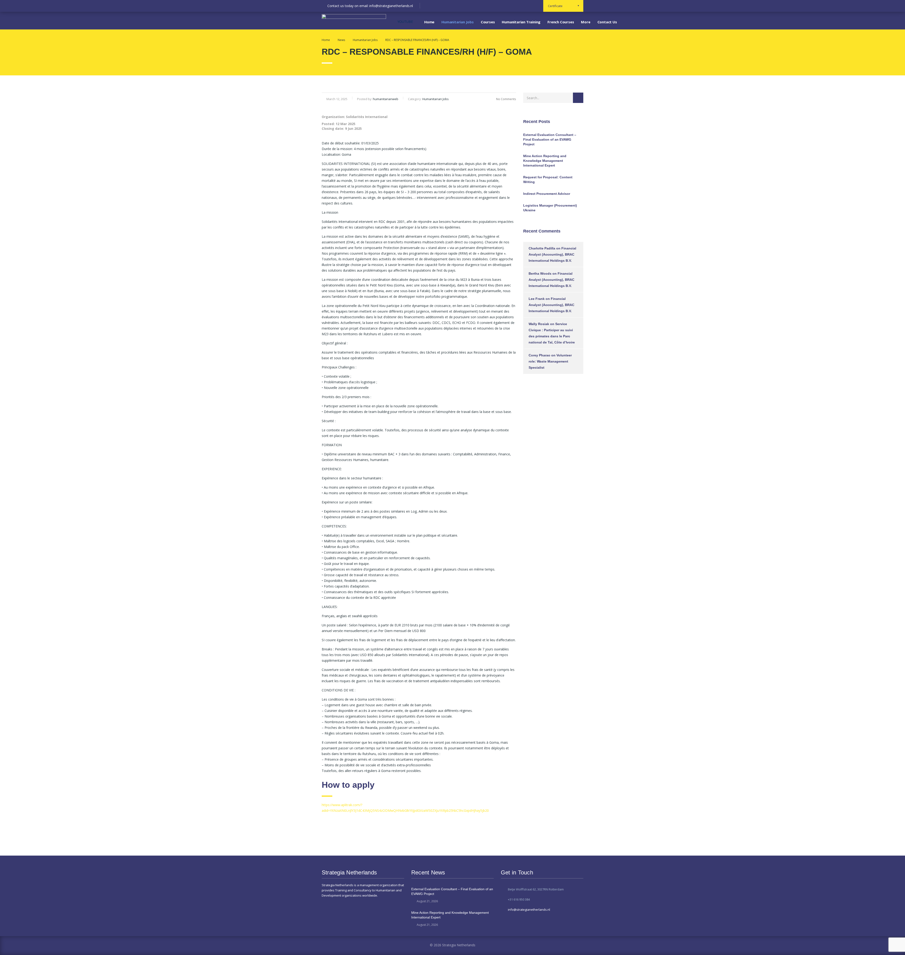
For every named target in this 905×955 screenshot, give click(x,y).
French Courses (560, 22)
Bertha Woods (540, 273)
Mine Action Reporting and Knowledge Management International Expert (544, 160)
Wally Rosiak (539, 324)
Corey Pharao (539, 355)
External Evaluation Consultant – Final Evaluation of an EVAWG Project (549, 139)
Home (429, 22)
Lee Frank (537, 299)
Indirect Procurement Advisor (546, 194)
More (585, 22)
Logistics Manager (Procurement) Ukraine (550, 208)
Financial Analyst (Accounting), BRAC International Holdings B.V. (552, 254)
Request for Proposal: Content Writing (547, 179)
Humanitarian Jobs (457, 22)
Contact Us (607, 22)
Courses (488, 22)
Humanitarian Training (521, 22)
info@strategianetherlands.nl (529, 909)
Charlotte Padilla (542, 248)
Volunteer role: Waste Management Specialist (550, 361)
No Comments (506, 99)
